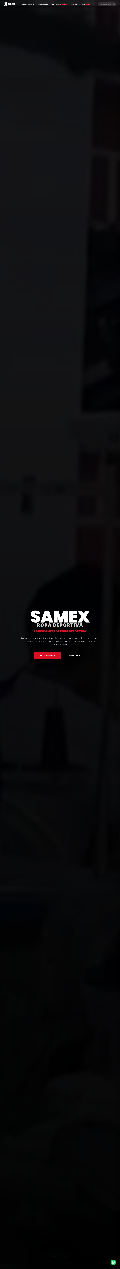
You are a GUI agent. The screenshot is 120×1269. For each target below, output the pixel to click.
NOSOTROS (74, 655)
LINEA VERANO (43, 4)
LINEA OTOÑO (59, 4)
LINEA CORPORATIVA (80, 4)
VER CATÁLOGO (47, 655)
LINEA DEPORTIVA (28, 4)
